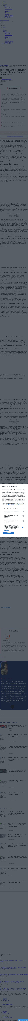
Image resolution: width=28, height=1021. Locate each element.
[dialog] (14, 510)
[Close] (25, 486)
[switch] (23, 511)
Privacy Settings (23, 1020)
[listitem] (14, 508)
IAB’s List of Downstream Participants (15, 504)
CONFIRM (8, 532)
